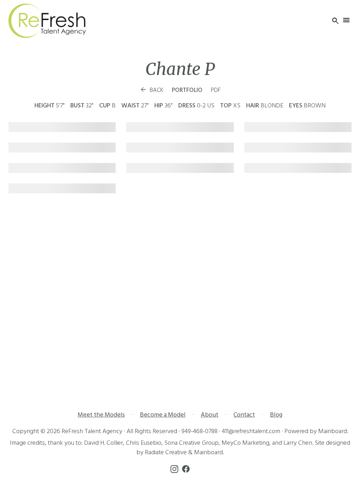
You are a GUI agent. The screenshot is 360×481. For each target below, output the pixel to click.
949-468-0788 (199, 431)
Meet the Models (101, 414)
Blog (276, 414)
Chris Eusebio (143, 442)
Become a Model (163, 414)
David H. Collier (103, 442)
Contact (244, 414)
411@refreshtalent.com (251, 431)
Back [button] (151, 90)
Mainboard (332, 431)
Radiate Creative (166, 452)
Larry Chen (297, 442)
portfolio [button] (187, 90)
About (209, 414)
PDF (216, 90)
